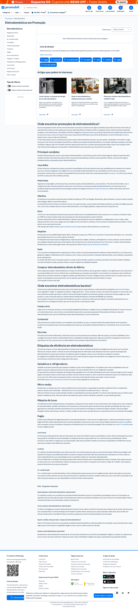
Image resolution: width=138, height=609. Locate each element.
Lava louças (11, 68)
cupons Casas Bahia (117, 173)
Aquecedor (10, 36)
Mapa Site (42, 571)
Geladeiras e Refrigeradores (16, 62)
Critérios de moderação (110, 561)
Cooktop (10, 49)
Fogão (9, 52)
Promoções (8, 18)
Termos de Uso (43, 569)
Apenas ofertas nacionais (20, 86)
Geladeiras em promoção (79, 569)
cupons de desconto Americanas (61, 379)
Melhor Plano (43, 583)
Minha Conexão (44, 588)
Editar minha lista (46, 55)
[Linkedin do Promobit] (123, 593)
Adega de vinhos (12, 33)
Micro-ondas (11, 75)
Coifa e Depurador (13, 46)
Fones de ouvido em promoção (80, 564)
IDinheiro (42, 581)
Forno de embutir (13, 55)
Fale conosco (43, 561)
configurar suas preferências (65, 595)
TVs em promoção (76, 574)
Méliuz (41, 586)
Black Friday (75, 559)
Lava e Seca (11, 65)
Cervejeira (10, 42)
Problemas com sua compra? (112, 566)
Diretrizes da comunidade (111, 559)
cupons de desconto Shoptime (97, 244)
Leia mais (42, 114)
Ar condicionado (12, 39)
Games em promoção (77, 566)
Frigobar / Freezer (13, 58)
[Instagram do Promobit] (117, 593)
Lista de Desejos (123, 289)
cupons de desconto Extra (68, 227)
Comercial (42, 559)
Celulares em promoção (78, 561)
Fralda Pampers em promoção (80, 571)
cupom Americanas (101, 188)
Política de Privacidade (46, 566)
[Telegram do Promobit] (128, 593)
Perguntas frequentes (109, 564)
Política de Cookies (45, 564)
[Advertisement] (20, 112)
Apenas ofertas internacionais (22, 90)
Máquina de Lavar (13, 71)
